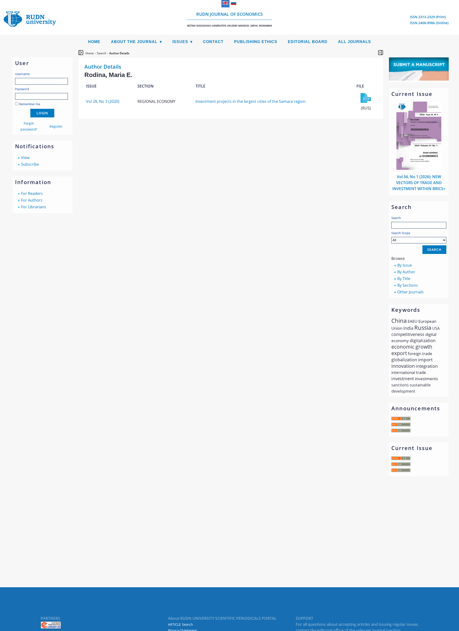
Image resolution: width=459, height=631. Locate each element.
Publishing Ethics (255, 42)
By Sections (407, 285)
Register (56, 126)
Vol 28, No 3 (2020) (102, 101)
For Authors (32, 200)
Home (94, 42)
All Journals (354, 42)
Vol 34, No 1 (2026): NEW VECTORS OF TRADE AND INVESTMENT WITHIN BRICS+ (418, 182)
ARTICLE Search (180, 624)
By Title (403, 278)
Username (22, 74)
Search (396, 218)
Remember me (29, 104)
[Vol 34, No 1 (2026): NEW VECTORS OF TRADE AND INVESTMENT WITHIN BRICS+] (418, 168)
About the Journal (134, 42)
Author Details (119, 53)
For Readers (32, 193)
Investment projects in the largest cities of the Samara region (251, 101)
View (25, 157)
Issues (180, 42)
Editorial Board (308, 42)
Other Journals (410, 292)
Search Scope (400, 233)
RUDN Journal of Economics (229, 19)
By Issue (404, 265)
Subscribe (30, 164)
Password (22, 89)
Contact (213, 42)
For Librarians (33, 206)
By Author (406, 271)
